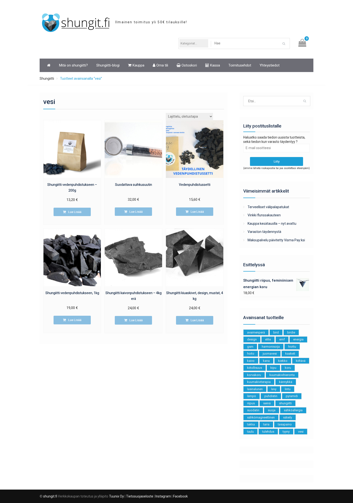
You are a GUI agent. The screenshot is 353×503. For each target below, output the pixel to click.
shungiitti (285, 403)
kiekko (282, 361)
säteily (287, 417)
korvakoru (254, 375)
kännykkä (285, 382)
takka (251, 424)
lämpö (251, 396)
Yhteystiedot (270, 65)
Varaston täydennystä (264, 232)
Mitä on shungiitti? (73, 65)
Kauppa (137, 65)
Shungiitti (47, 78)
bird (276, 332)
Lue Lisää (74, 212)
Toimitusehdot (239, 65)
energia (298, 339)
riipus (251, 403)
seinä (267, 403)
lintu (288, 389)
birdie (291, 332)
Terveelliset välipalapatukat (268, 207)
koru (288, 368)
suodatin (253, 410)
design (252, 339)
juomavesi (270, 353)
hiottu (292, 346)
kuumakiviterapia (259, 382)
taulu (250, 431)
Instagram (163, 496)
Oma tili (161, 65)
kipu (273, 368)
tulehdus (268, 431)
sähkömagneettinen (261, 417)
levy (273, 389)
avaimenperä (256, 332)
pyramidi (292, 396)
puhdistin (270, 396)
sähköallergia (293, 410)
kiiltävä (300, 361)
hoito (250, 353)
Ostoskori (189, 65)
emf (282, 339)
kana (266, 361)
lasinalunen (255, 389)
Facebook (180, 496)
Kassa (214, 65)
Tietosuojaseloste (139, 496)
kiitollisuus (254, 368)
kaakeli (290, 353)
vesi (301, 431)
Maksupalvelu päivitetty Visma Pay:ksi (276, 240)
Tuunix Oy (116, 496)
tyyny (286, 431)
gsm (250, 346)
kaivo (251, 361)
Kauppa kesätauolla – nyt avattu (272, 223)
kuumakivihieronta (282, 375)
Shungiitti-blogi (108, 65)
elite (268, 339)
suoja (271, 410)
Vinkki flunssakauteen (264, 215)
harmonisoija (271, 346)
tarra (266, 424)
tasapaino (285, 424)
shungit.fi (50, 496)
